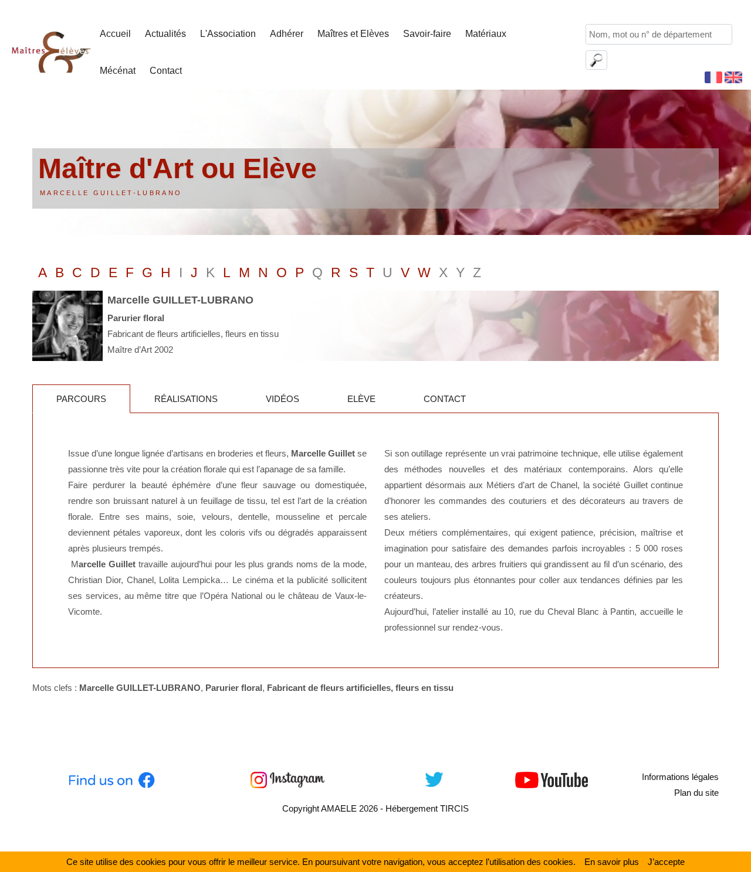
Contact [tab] (445, 399)
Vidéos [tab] (282, 399)
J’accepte (666, 862)
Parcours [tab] (81, 399)
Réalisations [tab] (186, 399)
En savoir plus (611, 862)
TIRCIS (454, 808)
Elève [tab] (361, 399)
